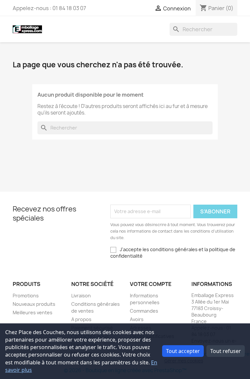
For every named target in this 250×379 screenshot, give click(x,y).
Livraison (81, 295)
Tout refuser (225, 351)
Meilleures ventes (32, 312)
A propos (81, 319)
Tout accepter (183, 351)
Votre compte (151, 284)
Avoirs (137, 319)
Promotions (26, 295)
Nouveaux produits (34, 304)
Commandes (144, 311)
